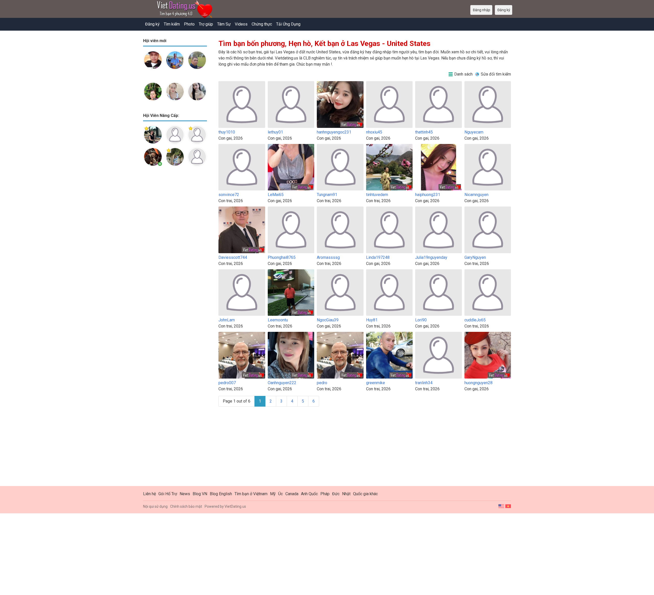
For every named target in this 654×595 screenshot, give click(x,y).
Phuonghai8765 (282, 257)
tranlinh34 (424, 382)
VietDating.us (235, 506)
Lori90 (421, 320)
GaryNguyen (475, 257)
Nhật (346, 493)
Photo (189, 24)
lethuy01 (275, 132)
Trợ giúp (206, 24)
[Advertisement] (175, 251)
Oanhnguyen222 (282, 382)
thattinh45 (424, 132)
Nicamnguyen (476, 194)
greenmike (375, 382)
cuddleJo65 (475, 320)
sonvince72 (228, 194)
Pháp (325, 493)
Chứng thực (262, 24)
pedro (322, 382)
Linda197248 (378, 257)
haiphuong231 (427, 194)
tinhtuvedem (377, 194)
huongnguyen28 (478, 382)
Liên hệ (149, 493)
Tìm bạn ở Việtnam (251, 493)
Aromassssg (328, 257)
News (185, 493)
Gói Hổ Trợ (167, 493)
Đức (336, 493)
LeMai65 (276, 194)
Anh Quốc (309, 493)
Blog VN (200, 493)
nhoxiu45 (374, 132)
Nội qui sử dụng (155, 506)
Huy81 (372, 320)
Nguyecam (473, 132)
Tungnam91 (327, 194)
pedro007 (227, 382)
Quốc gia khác (365, 493)
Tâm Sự (224, 24)
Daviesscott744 (232, 257)
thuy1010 (226, 132)
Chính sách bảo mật (186, 506)
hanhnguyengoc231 (334, 132)
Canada (291, 493)
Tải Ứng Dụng (288, 24)
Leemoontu (278, 320)
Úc (280, 493)
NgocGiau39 (327, 320)
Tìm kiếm (172, 24)
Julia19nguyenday (431, 257)
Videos (241, 24)
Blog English (221, 493)
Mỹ (273, 493)
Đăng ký (152, 24)
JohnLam (226, 320)
